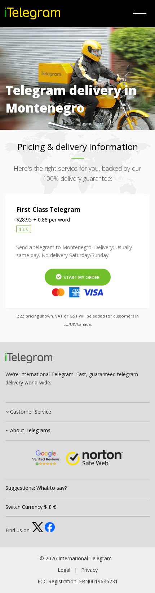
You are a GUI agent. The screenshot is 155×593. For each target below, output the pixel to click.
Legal (64, 569)
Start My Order (80, 277)
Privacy (89, 569)
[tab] (77, 412)
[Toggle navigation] (139, 13)
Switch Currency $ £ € (30, 506)
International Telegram (85, 558)
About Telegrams (29, 430)
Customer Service (30, 411)
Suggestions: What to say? (36, 487)
